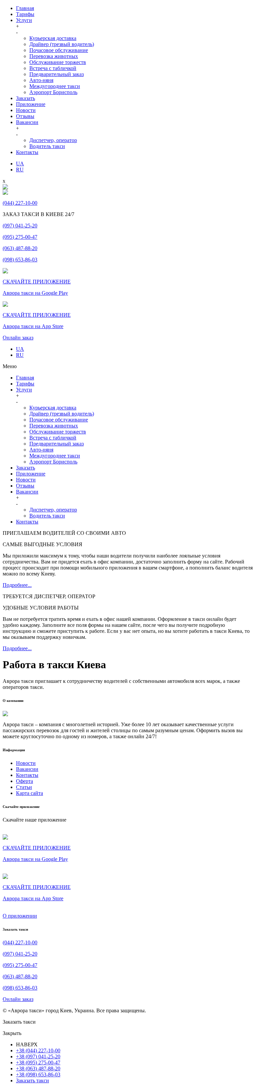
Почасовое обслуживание (58, 50)
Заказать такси (32, 1080)
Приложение (30, 104)
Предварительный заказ (56, 74)
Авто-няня (41, 80)
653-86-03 (20, 988)
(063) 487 (20, 248)
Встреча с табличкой (52, 68)
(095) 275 (20, 237)
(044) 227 (20, 203)
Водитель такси (47, 146)
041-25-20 (20, 954)
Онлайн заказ (18, 337)
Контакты (27, 152)
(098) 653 (20, 259)
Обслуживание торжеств (57, 62)
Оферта (24, 781)
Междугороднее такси (54, 86)
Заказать (25, 98)
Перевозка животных (53, 56)
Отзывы (25, 116)
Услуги (24, 20)
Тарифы (25, 14)
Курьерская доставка (52, 38)
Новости (26, 110)
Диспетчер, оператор (53, 140)
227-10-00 (20, 942)
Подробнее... (17, 585)
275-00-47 (20, 965)
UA (20, 163)
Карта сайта (29, 793)
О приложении (20, 916)
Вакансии (27, 122)
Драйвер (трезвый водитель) (61, 44)
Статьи (24, 787)
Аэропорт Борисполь (53, 92)
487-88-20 (20, 976)
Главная (25, 8)
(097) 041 (20, 225)
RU (20, 169)
